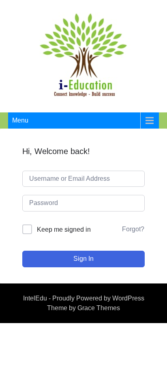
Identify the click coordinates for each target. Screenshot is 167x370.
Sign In (83, 258)
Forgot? (133, 229)
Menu (20, 120)
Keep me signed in (64, 229)
